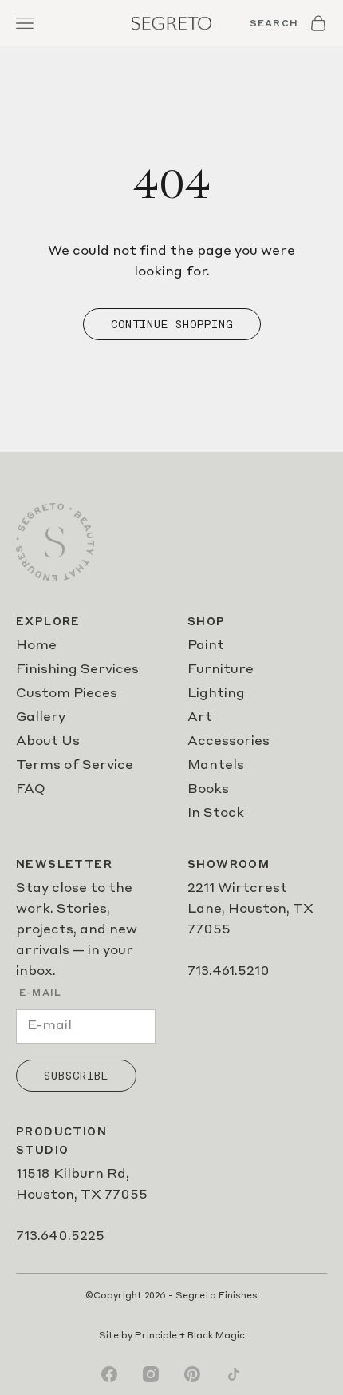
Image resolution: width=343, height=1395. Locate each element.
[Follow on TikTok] (234, 1374)
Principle (156, 1336)
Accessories (228, 741)
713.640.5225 (60, 1237)
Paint (205, 646)
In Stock (215, 813)
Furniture (220, 670)
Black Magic (216, 1336)
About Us (48, 741)
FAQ (30, 789)
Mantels (215, 765)
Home (36, 646)
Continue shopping (172, 324)
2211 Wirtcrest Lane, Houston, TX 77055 (250, 909)
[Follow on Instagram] (151, 1374)
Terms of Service (74, 765)
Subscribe (76, 1075)
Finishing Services (77, 670)
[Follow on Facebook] (109, 1374)
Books (208, 789)
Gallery (40, 717)
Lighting (216, 694)
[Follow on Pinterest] (192, 1374)
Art (199, 717)
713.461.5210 (228, 971)
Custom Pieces (66, 694)
